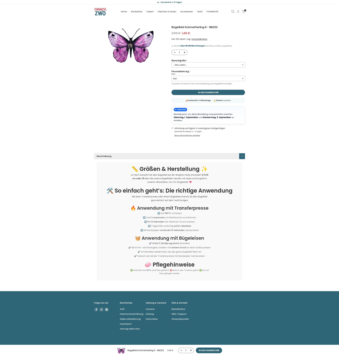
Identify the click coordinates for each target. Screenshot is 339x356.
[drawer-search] (232, 11)
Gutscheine (152, 319)
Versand (150, 309)
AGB (122, 309)
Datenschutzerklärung (131, 314)
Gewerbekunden (180, 319)
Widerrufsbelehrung (130, 319)
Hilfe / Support (179, 314)
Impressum (126, 323)
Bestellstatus (178, 309)
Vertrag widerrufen (130, 328)
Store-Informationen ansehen (187, 135)
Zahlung (150, 314)
